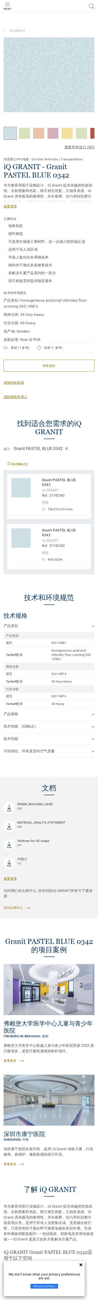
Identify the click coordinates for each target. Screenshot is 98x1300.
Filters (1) (19, 464)
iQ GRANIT (17, 30)
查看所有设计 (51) (79, 147)
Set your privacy (44, 1286)
